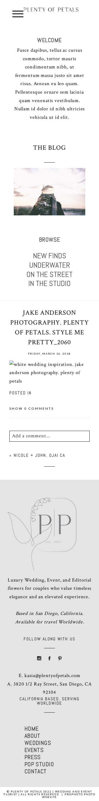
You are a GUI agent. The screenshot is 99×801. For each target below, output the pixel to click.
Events (34, 749)
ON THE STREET (49, 274)
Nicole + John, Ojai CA (39, 455)
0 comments (31, 408)
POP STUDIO (39, 764)
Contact (35, 771)
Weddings (37, 742)
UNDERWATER (49, 265)
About (32, 735)
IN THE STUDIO (49, 283)
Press (32, 756)
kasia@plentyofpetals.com (52, 675)
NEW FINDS (49, 256)
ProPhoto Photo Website (68, 796)
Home (31, 728)
